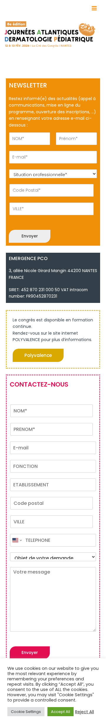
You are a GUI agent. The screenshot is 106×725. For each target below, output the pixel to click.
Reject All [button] (84, 711)
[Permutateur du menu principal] (94, 8)
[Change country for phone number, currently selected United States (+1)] (16, 540)
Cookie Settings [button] (26, 711)
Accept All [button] (60, 711)
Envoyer (29, 236)
